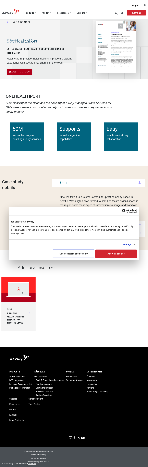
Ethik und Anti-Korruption (38, 458)
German (145, 5)
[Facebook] (74, 437)
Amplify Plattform (17, 376)
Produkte (29, 13)
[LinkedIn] (78, 437)
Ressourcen (63, 13)
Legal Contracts (16, 420)
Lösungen (39, 371)
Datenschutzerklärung (38, 455)
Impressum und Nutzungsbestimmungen (38, 451)
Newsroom (92, 380)
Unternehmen (94, 371)
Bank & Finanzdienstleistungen (50, 380)
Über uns (81, 13)
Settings (127, 244)
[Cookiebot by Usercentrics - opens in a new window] (124, 211)
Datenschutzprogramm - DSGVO (38, 462)
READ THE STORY (19, 72)
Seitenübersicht (35, 399)
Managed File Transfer (19, 388)
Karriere (90, 388)
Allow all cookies (116, 253)
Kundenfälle (71, 376)
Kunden (45, 13)
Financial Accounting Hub (20, 384)
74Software (32, 464)
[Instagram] (70, 437)
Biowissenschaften (44, 391)
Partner (12, 409)
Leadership (92, 384)
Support (135, 5)
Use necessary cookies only (74, 253)
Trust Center (34, 404)
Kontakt (136, 12)
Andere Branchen (44, 395)
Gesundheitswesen (44, 388)
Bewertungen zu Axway (98, 391)
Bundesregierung (44, 384)
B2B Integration (16, 380)
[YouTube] (83, 437)
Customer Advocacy (75, 380)
